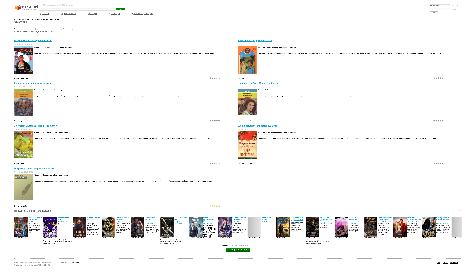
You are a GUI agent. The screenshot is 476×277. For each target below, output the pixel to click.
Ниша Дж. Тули (34, 221)
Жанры (93, 14)
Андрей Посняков (268, 220)
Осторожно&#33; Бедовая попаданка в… (122, 219)
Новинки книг (70, 14)
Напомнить (455, 9)
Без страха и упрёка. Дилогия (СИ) (297, 219)
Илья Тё (60, 221)
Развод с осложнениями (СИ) (179, 219)
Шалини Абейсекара (149, 222)
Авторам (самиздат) (143, 14)
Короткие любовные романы (55, 90)
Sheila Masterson (442, 221)
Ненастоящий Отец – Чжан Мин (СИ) (356, 218)
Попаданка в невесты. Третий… (385, 218)
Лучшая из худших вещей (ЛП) (94, 218)
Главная (45, 14)
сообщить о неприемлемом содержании (238, 245)
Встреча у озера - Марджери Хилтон (34, 168)
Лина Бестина (121, 223)
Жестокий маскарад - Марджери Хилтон (36, 126)
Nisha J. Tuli (236, 221)
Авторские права (238, 249)
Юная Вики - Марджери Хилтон (255, 40)
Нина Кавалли (325, 223)
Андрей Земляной (297, 223)
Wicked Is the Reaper (237, 218)
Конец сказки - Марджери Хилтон (32, 83)
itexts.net (75, 263)
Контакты (454, 263)
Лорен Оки (90, 221)
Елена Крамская (413, 223)
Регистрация (455, 6)
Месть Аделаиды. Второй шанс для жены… (413, 219)
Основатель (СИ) (268, 217)
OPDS (445, 263)
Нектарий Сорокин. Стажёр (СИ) (210, 218)
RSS (438, 263)
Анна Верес (178, 223)
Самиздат (115, 14)
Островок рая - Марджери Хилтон (33, 40)
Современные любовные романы (57, 47)
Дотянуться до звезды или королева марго (325, 219)
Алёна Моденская (209, 221)
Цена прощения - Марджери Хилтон (257, 126)
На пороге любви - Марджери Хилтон (258, 83)
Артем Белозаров (355, 221)
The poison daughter (440, 218)
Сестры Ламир (383, 221)
